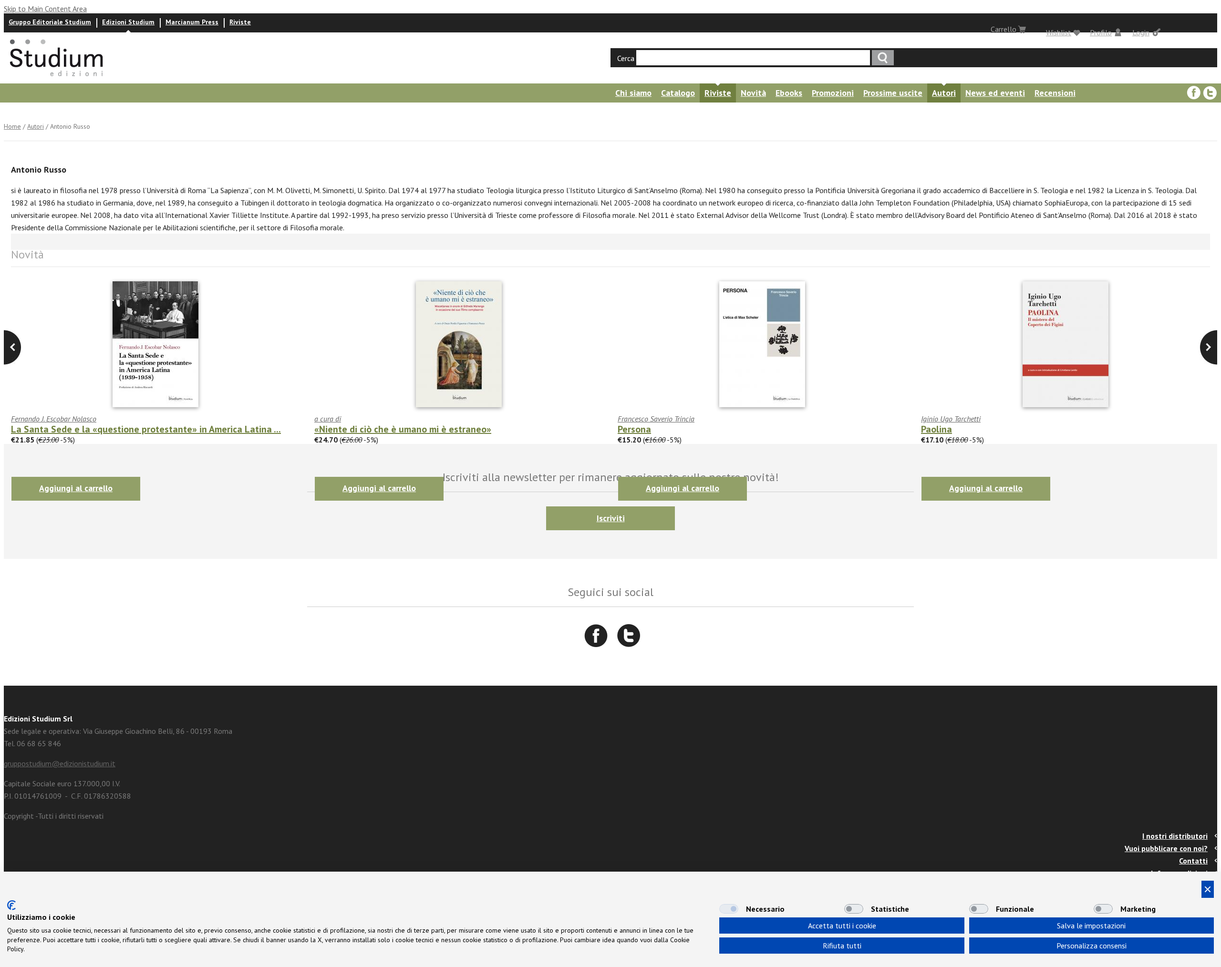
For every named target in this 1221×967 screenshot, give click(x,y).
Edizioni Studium (128, 22)
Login (1140, 32)
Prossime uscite (892, 92)
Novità (753, 92)
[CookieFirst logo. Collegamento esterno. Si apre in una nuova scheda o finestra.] (11, 905)
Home (12, 126)
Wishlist (1058, 32)
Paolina (936, 429)
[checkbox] (728, 909)
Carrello (1003, 29)
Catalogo (678, 92)
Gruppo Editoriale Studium (50, 22)
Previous (1208, 347)
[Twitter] (1210, 93)
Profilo (1101, 32)
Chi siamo (633, 92)
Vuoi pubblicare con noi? (1166, 848)
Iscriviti (611, 518)
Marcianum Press (192, 22)
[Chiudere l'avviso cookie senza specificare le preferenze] (1207, 889)
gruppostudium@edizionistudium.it (59, 763)
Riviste (240, 22)
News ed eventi (995, 92)
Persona (634, 429)
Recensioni (1055, 92)
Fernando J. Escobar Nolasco (53, 418)
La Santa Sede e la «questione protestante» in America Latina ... (146, 429)
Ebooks (789, 92)
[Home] (57, 79)
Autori (944, 92)
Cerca (625, 58)
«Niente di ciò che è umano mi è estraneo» (402, 429)
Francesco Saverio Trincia (656, 418)
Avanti (12, 347)
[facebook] (1194, 93)
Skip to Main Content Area (45, 8)
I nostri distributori (1175, 836)
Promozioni (833, 92)
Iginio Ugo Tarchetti (951, 418)
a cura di (327, 418)
